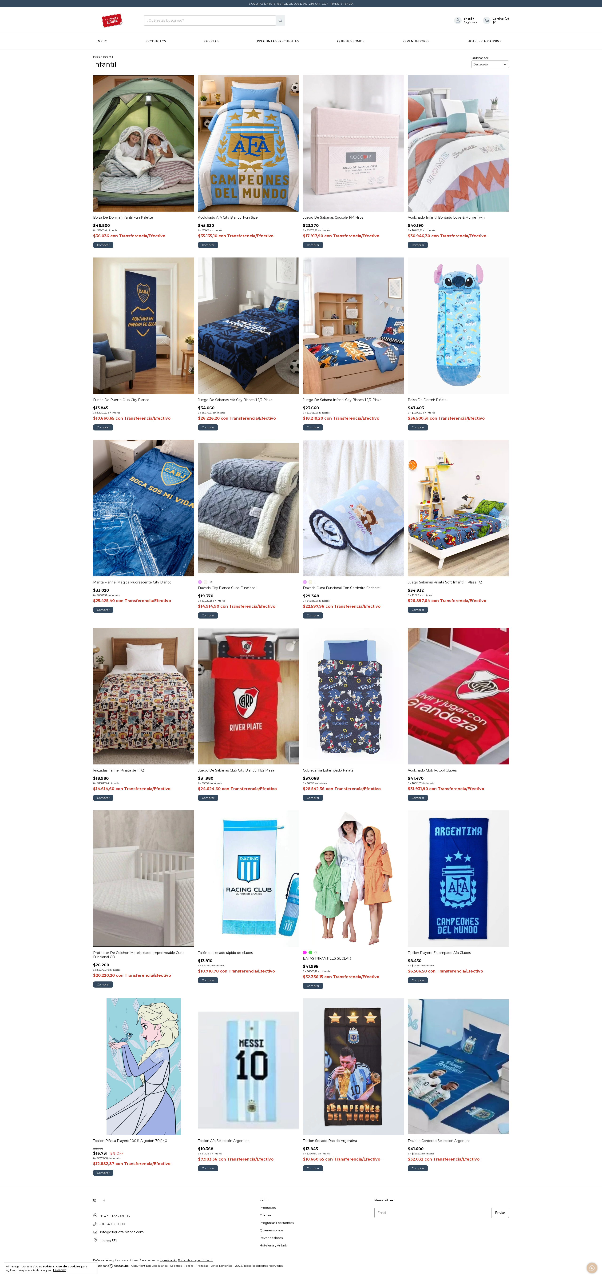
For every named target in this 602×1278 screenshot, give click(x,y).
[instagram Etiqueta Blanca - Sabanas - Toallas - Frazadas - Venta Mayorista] (94, 1200)
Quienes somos (350, 41)
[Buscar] (280, 20)
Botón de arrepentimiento (195, 1260)
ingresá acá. (168, 1260)
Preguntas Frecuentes (278, 41)
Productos (156, 41)
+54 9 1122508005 (114, 1216)
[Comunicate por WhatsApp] (592, 1268)
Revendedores (416, 41)
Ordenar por (479, 58)
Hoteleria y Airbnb (484, 41)
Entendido (59, 1270)
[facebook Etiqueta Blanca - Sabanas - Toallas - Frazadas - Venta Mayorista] (104, 1200)
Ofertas (211, 41)
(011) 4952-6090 (111, 1224)
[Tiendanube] (111, 1267)
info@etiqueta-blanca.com (122, 1232)
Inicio (102, 41)
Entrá (467, 18)
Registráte (470, 22)
